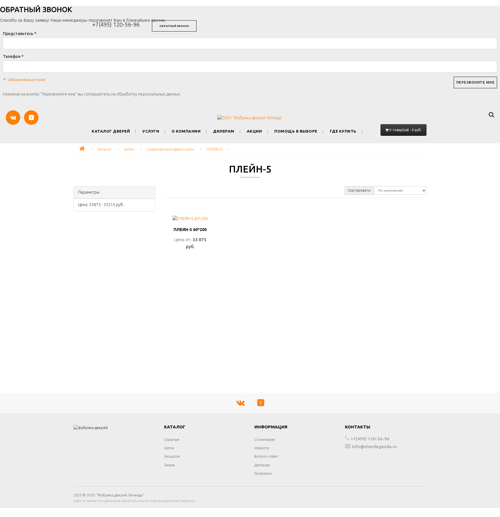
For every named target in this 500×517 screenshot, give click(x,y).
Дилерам (223, 131)
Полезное (263, 473)
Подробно (190, 259)
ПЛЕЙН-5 (214, 149)
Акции (254, 131)
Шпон (129, 149)
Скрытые (171, 439)
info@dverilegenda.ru (374, 446)
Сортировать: (359, 190)
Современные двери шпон (170, 149)
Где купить (343, 131)
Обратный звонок (174, 26)
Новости (261, 448)
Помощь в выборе (295, 131)
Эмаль (169, 465)
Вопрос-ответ (266, 456)
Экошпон (172, 456)
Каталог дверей (111, 131)
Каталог (104, 149)
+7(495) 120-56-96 (115, 24)
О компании (186, 131)
